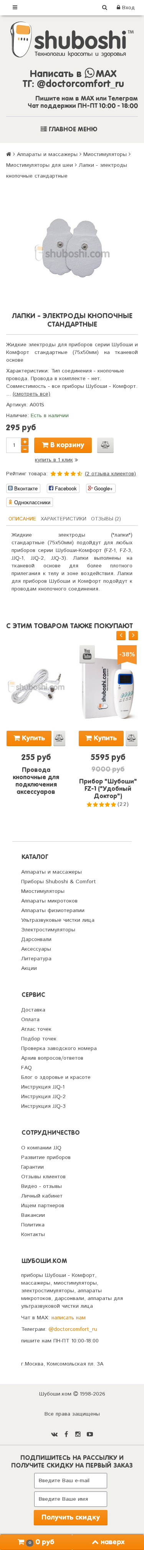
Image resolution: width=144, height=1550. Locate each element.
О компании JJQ (41, 1148)
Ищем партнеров (42, 1205)
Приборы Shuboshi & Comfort (58, 882)
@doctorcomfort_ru (72, 1329)
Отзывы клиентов (43, 1177)
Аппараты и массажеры (47, 154)
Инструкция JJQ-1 (43, 1087)
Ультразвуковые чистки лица (57, 920)
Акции (29, 968)
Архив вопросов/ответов (52, 1058)
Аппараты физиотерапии (52, 910)
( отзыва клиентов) (110, 474)
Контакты (33, 1234)
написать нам (68, 1318)
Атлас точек (36, 1029)
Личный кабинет (42, 1196)
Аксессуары (36, 949)
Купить (32, 738)
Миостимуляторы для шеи (39, 165)
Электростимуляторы (48, 930)
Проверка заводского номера (59, 1048)
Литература (36, 959)
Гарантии (32, 1167)
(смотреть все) (31, 394)
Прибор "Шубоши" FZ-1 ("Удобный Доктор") (108, 789)
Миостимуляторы (105, 154)
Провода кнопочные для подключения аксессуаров (36, 781)
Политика (33, 1225)
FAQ (26, 1068)
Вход (127, 8)
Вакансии (33, 1215)
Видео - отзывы (41, 1186)
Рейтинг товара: (27, 474)
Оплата (30, 1019)
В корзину (66, 445)
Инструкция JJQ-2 (43, 1096)
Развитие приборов (46, 1157)
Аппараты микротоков (49, 901)
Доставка (33, 1010)
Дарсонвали (36, 939)
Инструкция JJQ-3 (43, 1106)
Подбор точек (38, 1039)
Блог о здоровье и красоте (56, 1077)
